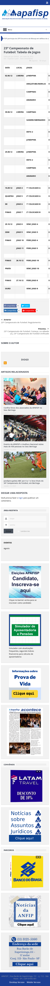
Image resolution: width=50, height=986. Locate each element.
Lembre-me (25, 531)
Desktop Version (16, 982)
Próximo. (42, 329)
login (21, 498)
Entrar (8, 531)
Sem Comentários (26, 59)
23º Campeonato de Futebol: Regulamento (21, 322)
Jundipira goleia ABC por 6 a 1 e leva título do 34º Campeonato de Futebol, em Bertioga (23, 482)
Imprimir (35, 61)
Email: (44, 61)
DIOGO (16, 57)
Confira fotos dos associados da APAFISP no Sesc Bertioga (23, 409)
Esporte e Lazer (13, 59)
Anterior (7, 320)
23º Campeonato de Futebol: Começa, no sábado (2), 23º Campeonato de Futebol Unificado (26, 332)
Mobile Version (34, 982)
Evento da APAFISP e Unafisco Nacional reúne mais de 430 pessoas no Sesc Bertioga (23, 445)
